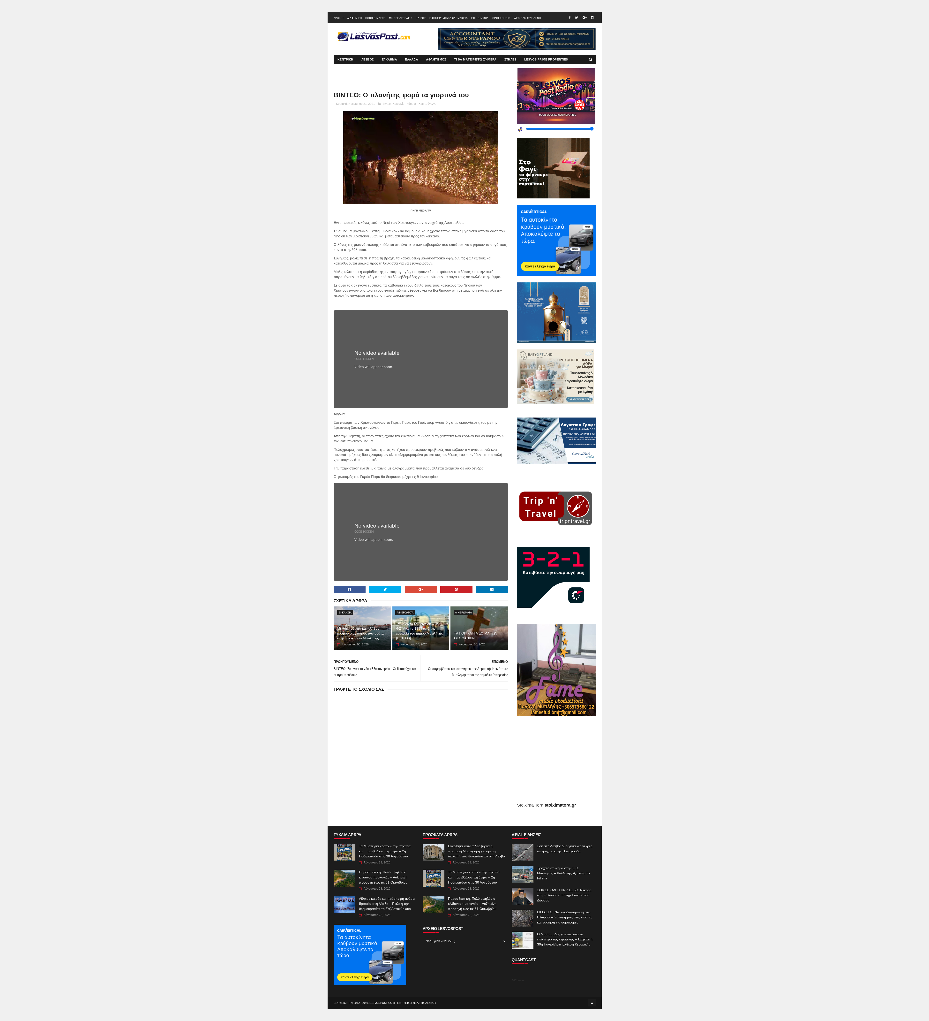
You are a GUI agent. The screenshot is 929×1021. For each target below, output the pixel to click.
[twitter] (576, 17)
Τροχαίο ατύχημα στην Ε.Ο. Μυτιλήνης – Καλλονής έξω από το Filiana (563, 873)
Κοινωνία (399, 104)
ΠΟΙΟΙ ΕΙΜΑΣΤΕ (375, 18)
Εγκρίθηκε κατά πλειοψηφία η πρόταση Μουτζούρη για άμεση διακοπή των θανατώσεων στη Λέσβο (476, 851)
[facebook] (569, 17)
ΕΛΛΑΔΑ (411, 59)
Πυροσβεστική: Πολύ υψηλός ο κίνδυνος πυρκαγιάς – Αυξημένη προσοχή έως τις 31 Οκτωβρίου (383, 877)
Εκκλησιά (345, 612)
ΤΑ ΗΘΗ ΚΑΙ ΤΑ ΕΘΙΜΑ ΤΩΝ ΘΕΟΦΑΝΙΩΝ (475, 635)
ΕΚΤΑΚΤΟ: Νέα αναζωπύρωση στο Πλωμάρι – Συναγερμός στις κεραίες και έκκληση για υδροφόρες (564, 917)
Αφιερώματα (405, 612)
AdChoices (518, 980)
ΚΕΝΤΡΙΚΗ (345, 59)
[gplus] (584, 17)
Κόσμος (411, 104)
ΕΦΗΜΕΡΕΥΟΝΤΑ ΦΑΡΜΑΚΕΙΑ (448, 18)
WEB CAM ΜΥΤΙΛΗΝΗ (527, 18)
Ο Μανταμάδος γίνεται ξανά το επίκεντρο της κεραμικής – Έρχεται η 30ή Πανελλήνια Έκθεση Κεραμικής (564, 939)
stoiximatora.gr (560, 805)
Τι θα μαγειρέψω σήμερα (475, 59)
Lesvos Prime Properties (546, 59)
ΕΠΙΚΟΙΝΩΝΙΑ (480, 18)
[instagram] (593, 17)
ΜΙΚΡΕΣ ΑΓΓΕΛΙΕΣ (400, 18)
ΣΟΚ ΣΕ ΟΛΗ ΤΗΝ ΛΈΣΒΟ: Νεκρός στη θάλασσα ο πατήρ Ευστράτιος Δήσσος (564, 895)
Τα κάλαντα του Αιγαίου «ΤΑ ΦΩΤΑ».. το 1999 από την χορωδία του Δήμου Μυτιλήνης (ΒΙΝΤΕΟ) (419, 631)
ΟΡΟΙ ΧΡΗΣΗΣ (501, 18)
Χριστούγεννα (427, 104)
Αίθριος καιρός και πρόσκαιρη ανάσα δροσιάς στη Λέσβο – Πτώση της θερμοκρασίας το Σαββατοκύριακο (387, 904)
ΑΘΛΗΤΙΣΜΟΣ (436, 59)
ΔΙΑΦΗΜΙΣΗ (354, 18)
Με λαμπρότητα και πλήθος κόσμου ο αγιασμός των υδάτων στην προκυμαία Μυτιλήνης (361, 633)
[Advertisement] (556, 763)
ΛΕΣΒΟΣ (367, 59)
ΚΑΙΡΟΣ (421, 18)
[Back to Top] (592, 1002)
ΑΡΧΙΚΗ (339, 18)
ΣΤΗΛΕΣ (510, 59)
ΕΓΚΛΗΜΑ (389, 59)
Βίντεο (386, 104)
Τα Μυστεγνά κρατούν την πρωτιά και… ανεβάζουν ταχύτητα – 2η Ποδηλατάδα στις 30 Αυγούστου (385, 851)
